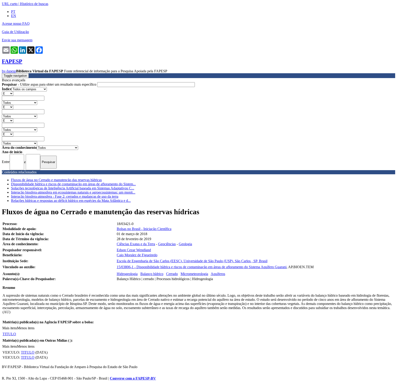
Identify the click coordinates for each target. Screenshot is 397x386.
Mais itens (9, 328)
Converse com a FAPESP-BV (133, 378)
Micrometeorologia (194, 274)
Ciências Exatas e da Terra (136, 244)
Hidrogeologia (127, 274)
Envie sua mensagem (17, 40)
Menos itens (25, 328)
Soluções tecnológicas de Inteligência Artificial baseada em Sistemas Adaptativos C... (72, 188)
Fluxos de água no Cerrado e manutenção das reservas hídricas (56, 180)
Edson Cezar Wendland (134, 250)
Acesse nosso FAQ (16, 23)
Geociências (167, 244)
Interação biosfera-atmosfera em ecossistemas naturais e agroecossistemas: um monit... (73, 192)
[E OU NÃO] (7, 93)
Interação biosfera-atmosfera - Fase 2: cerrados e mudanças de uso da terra (64, 196)
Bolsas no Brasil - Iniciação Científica (144, 229)
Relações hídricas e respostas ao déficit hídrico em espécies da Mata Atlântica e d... (71, 201)
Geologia (185, 244)
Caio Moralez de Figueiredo (137, 255)
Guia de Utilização (15, 32)
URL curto (9, 4)
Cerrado (172, 274)
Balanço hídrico (151, 274)
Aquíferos (218, 274)
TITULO (9, 334)
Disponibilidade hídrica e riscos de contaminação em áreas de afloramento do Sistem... (73, 184)
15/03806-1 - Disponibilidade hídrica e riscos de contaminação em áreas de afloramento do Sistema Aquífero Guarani (201, 267)
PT (13, 12)
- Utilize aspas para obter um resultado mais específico (49, 84)
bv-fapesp (9, 71)
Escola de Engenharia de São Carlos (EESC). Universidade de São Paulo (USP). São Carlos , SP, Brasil (192, 261)
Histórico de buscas (34, 4)
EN (13, 16)
